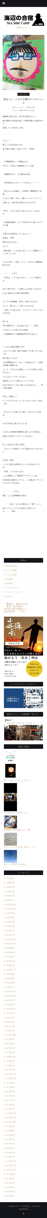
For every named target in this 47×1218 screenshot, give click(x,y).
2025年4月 (10, 926)
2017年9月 (10, 1083)
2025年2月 (10, 930)
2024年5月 (10, 956)
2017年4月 (10, 1096)
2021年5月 (10, 1013)
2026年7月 (10, 882)
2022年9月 (10, 1000)
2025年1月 (10, 935)
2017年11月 (11, 1074)
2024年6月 (10, 952)
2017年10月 (11, 1078)
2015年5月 (10, 1191)
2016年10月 (11, 1122)
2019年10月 (11, 1035)
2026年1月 (10, 900)
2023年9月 (10, 974)
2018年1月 (10, 1065)
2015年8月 (10, 1178)
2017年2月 (10, 1104)
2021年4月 (10, 1017)
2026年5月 (10, 887)
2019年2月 (10, 1052)
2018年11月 (11, 1056)
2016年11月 (11, 1117)
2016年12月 (11, 1113)
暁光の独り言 (23, 94)
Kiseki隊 (9, 579)
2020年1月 (10, 1030)
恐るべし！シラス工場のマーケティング (23, 101)
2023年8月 (10, 978)
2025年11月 (11, 904)
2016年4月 (10, 1143)
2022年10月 (11, 996)
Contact (9, 596)
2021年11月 (11, 1009)
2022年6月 (10, 1004)
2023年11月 (11, 969)
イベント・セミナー (14, 592)
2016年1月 (10, 1156)
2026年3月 (10, 895)
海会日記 (9, 583)
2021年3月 (10, 1022)
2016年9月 (10, 1126)
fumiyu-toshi (19, 107)
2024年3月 (10, 961)
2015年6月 (10, 1187)
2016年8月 (10, 1130)
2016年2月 (10, 1152)
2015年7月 (10, 1183)
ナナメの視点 (11, 570)
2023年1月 (10, 987)
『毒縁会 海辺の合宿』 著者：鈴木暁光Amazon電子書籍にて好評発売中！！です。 (17, 607)
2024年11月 (11, 943)
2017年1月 (10, 1109)
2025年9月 (10, 913)
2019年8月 (10, 1043)
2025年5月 (10, 922)
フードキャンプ (12, 587)
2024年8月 (10, 948)
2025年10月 (11, 909)
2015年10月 (11, 1170)
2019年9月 (10, 1039)
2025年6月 (10, 917)
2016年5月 (10, 1139)
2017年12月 (11, 1069)
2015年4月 (10, 1196)
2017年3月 (10, 1100)
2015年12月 (11, 1161)
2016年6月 (10, 1135)
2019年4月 (10, 1048)
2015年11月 (11, 1165)
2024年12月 (11, 939)
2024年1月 (10, 965)
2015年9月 (10, 1174)
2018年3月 (10, 1061)
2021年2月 (10, 1026)
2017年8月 (10, 1087)
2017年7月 (10, 1091)
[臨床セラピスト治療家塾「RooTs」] (23, 729)
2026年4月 (10, 891)
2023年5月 (10, 982)
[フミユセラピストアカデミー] (23, 698)
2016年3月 (10, 1148)
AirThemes (23, 1209)
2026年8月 (10, 878)
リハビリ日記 (11, 574)
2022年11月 (11, 991)
